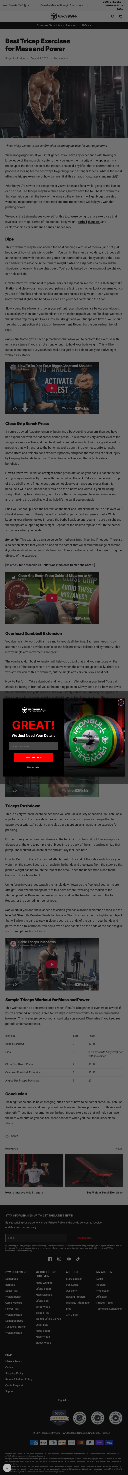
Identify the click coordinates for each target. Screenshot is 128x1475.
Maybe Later (33, 767)
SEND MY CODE (34, 757)
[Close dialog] (121, 702)
